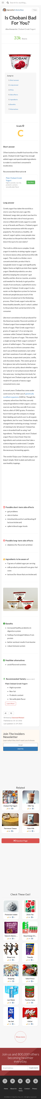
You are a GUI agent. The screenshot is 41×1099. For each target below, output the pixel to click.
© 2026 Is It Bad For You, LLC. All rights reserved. (20, 1097)
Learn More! (11, 703)
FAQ (20, 1088)
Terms (20, 1091)
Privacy (34, 1088)
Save (35, 10)
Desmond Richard (18, 718)
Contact (27, 1088)
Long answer (14, 85)
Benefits (13, 104)
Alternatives (14, 109)
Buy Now (31, 182)
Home (6, 1088)
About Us (13, 1088)
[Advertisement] (20, 481)
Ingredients (14, 99)
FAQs (12, 90)
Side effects (14, 95)
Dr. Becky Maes (19, 10)
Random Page (22, 841)
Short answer (14, 80)
